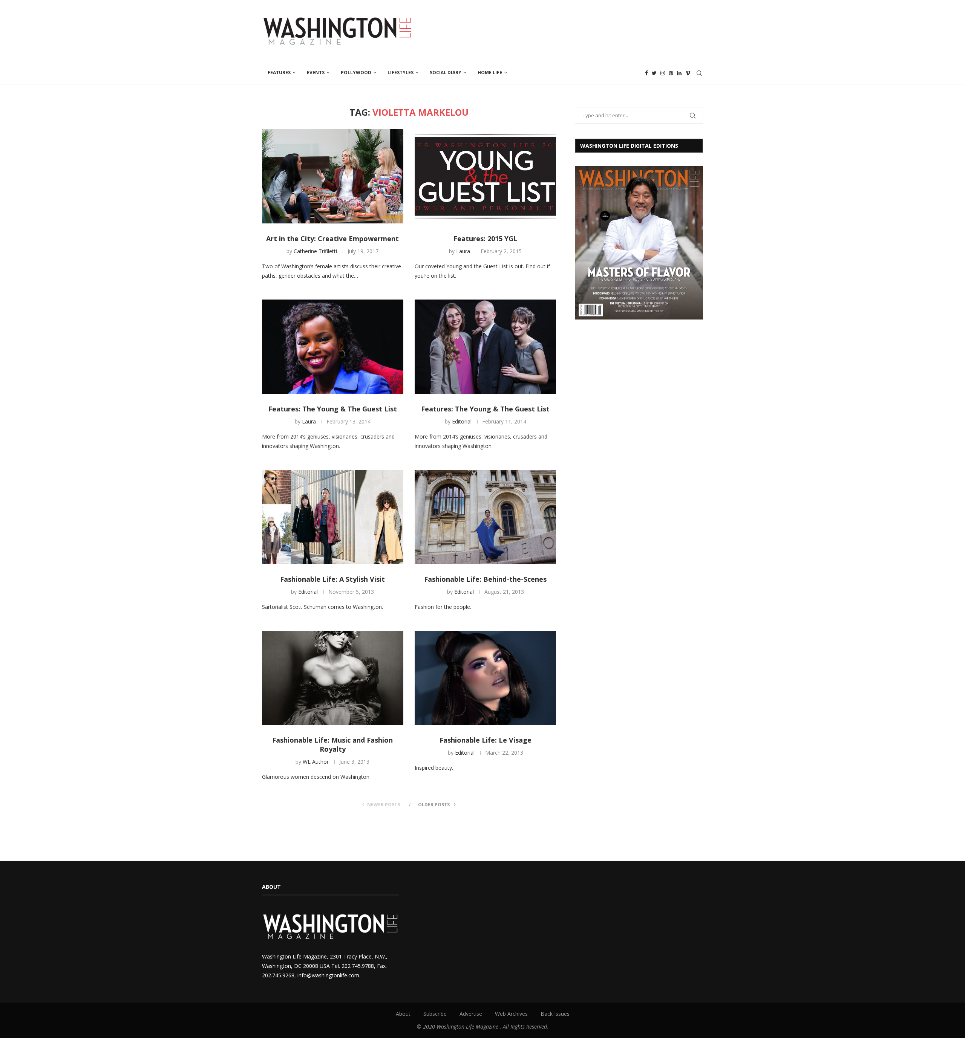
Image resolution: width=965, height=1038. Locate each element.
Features (279, 72)
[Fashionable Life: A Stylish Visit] (332, 517)
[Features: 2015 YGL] (485, 176)
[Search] (699, 73)
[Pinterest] (671, 73)
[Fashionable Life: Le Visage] (485, 678)
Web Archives (511, 1013)
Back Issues (555, 1013)
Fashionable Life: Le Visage (486, 739)
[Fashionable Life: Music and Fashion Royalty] (332, 678)
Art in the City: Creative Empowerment (332, 238)
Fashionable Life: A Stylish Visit (332, 579)
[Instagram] (662, 73)
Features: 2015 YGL (485, 238)
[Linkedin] (679, 73)
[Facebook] (646, 73)
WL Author (316, 761)
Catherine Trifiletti (315, 251)
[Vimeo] (688, 73)
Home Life (490, 72)
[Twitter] (654, 73)
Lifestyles (401, 72)
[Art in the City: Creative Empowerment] (332, 176)
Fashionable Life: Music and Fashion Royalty (332, 744)
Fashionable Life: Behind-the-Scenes (485, 579)
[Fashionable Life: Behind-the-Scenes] (485, 517)
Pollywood (356, 72)
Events (316, 72)
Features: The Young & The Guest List (332, 408)
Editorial (462, 421)
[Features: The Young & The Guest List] (332, 347)
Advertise (471, 1013)
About (403, 1013)
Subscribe (435, 1013)
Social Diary (445, 72)
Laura (463, 251)
